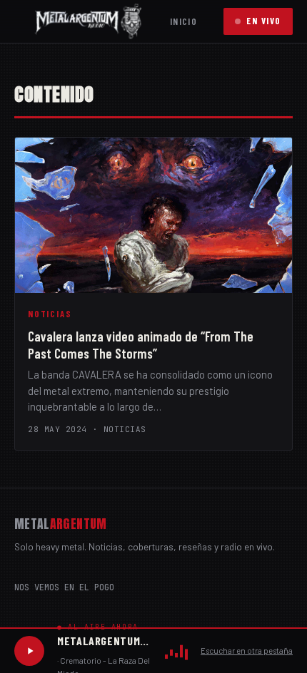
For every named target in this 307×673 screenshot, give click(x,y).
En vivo (263, 20)
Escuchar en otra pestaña (247, 650)
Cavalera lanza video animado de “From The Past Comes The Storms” (140, 344)
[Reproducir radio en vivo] (29, 651)
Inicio (183, 21)
